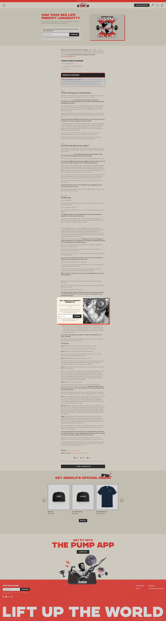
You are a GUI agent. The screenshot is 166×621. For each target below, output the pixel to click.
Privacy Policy (65, 320)
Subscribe (77, 316)
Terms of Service (72, 320)
